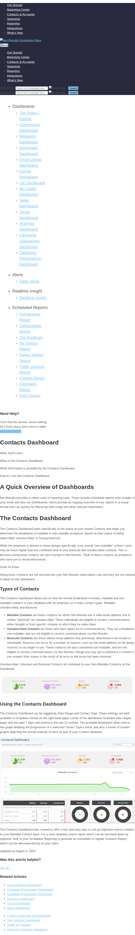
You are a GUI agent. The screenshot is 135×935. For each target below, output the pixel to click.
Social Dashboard (18, 903)
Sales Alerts (29, 281)
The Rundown (31, 337)
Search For (7, 88)
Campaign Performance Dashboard (30, 258)
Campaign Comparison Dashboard (29, 241)
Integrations (14, 28)
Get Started (14, 5)
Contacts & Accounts (21, 14)
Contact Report (32, 378)
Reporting (13, 23)
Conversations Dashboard (24, 885)
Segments (13, 19)
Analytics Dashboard (20, 899)
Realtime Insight (33, 297)
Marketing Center (18, 9)
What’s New (15, 33)
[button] (3, 868)
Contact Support (10, 431)
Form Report (29, 395)
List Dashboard (32, 183)
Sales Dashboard (18, 908)
